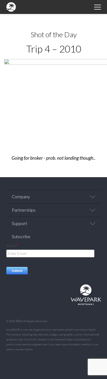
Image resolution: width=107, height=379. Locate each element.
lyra (19, 321)
